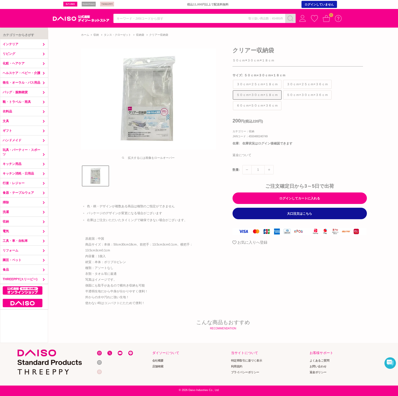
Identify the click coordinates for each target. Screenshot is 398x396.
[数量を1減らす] (247, 169)
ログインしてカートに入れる (299, 198)
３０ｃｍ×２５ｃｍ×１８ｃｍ (257, 84)
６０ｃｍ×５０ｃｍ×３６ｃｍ (257, 105)
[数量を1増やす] (269, 169)
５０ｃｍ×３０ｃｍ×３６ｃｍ (307, 95)
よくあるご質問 (319, 360)
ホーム (85, 34)
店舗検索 (158, 366)
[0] (326, 18)
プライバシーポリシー (245, 372)
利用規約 (236, 366)
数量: (236, 169)
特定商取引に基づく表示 (246, 360)
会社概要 (158, 360)
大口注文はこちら (299, 213)
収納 (96, 34)
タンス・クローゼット (117, 34)
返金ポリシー (318, 372)
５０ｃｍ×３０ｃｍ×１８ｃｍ (257, 95)
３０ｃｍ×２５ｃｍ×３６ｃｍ (307, 84)
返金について (242, 155)
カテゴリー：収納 (243, 131)
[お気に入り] (314, 18)
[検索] (290, 18)
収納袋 (140, 34)
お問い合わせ (318, 366)
